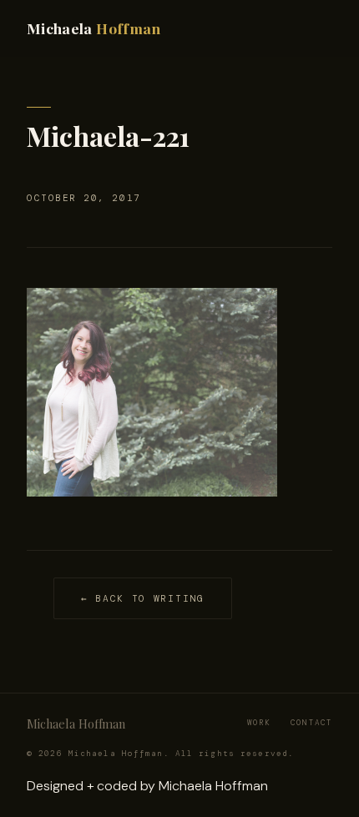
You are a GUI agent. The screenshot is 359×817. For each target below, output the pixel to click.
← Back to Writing (143, 598)
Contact (311, 723)
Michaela (94, 28)
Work (259, 723)
